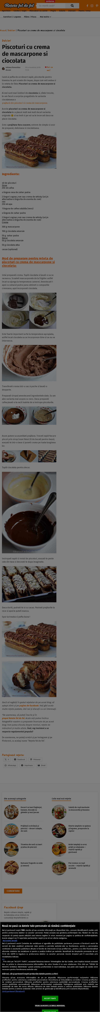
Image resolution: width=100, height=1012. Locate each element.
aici (3, 959)
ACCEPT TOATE (50, 998)
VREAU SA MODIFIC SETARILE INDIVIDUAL (50, 1006)
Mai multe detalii (10, 941)
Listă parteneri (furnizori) (13, 991)
